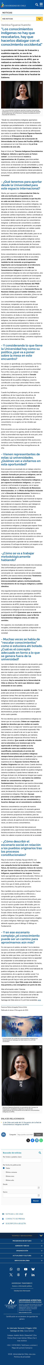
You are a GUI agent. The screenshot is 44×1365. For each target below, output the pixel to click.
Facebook (32, 1140)
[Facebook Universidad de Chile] (26, 1275)
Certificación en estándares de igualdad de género (22, 1317)
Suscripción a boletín (16, 1224)
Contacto (28, 1348)
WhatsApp (41, 1140)
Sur (34, 1338)
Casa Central (29, 1331)
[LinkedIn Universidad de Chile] (33, 1275)
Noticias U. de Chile (14, 1214)
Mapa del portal (18, 1348)
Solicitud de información (22, 1291)
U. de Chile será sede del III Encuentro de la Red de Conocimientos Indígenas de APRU (22, 1123)
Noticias (7, 13)
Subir (3, 1134)
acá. (39, 1000)
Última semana (11, 1172)
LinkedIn (37, 1140)
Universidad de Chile (20, 1354)
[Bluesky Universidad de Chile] (33, 1269)
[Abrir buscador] (36, 5)
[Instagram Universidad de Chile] (18, 1269)
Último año (9, 1180)
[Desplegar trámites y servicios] (41, 1236)
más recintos (22, 1340)
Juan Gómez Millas (25, 1338)
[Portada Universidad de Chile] (14, 4)
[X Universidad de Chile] (11, 1275)
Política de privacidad (22, 1357)
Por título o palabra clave (12, 1157)
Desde (5, 1184)
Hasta (5, 1192)
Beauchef (28, 1335)
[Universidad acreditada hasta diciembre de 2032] (24, 1305)
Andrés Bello (19, 1335)
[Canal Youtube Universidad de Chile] (26, 1269)
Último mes (9, 1176)
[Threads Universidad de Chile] (18, 1275)
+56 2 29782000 (13, 1345)
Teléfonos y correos (28, 1345)
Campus (10, 1335)
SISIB (10, 1354)
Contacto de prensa (15, 1219)
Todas (7, 1168)
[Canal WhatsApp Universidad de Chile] (11, 1269)
